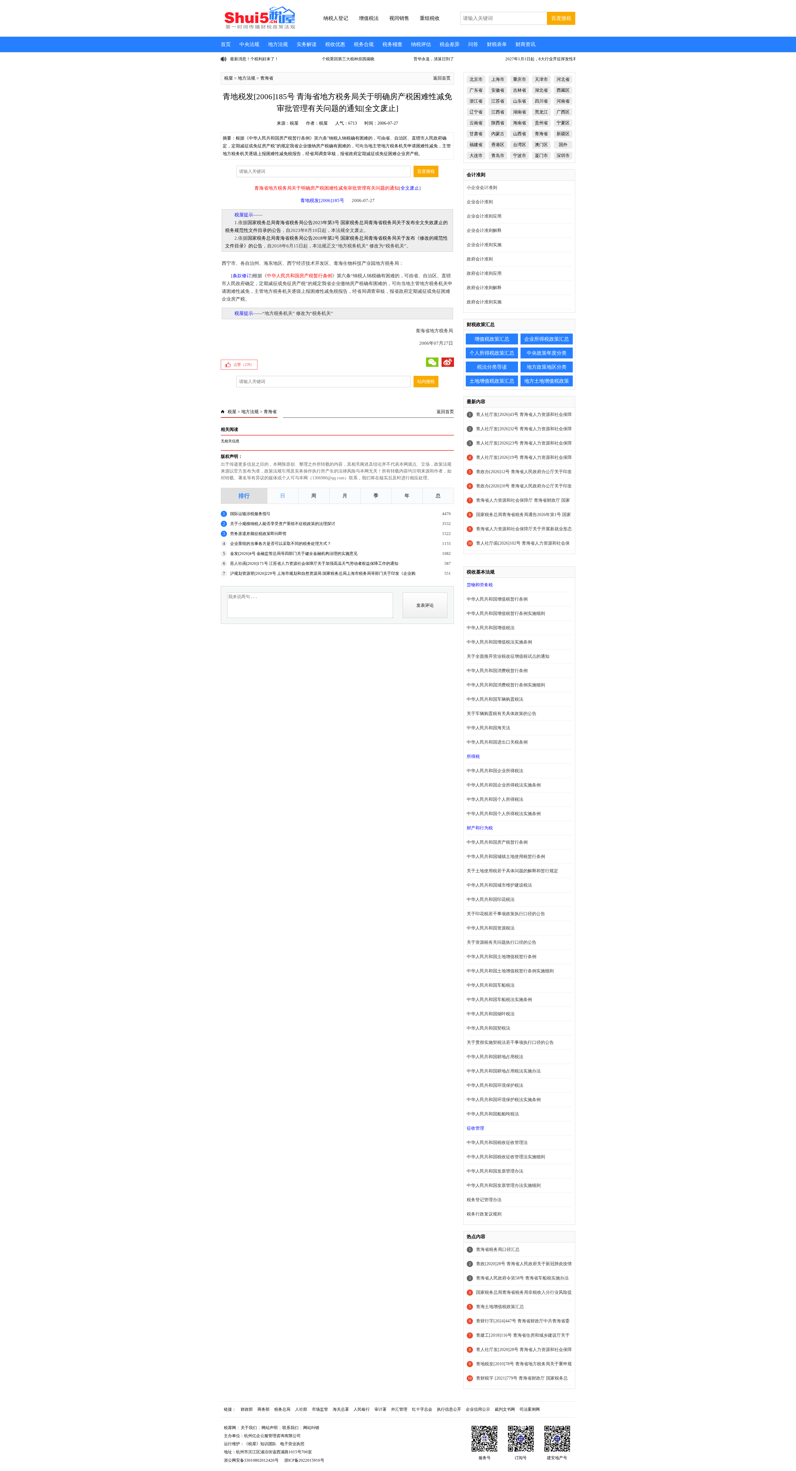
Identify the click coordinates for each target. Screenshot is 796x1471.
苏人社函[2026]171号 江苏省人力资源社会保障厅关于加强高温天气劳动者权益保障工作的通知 (314, 563)
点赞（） (244, 364)
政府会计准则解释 (484, 287)
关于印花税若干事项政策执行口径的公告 (506, 913)
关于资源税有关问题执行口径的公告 (501, 942)
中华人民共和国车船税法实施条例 (499, 999)
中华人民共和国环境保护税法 (495, 1085)
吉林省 (519, 90)
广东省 (476, 90)
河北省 (563, 79)
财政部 (247, 1409)
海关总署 (341, 1409)
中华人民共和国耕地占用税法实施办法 (504, 1071)
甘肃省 (476, 133)
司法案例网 (530, 1409)
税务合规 (364, 44)
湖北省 (541, 90)
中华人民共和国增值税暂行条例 (497, 599)
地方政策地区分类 (547, 367)
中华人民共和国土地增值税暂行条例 (501, 956)
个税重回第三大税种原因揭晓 (256, 59)
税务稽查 (392, 44)
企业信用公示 (478, 1409)
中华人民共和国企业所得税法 (495, 770)
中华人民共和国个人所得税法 (495, 799)
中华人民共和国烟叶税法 (491, 1014)
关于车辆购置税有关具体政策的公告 (501, 713)
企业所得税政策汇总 (546, 339)
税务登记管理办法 (484, 1199)
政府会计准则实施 (484, 302)
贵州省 (541, 123)
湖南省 (519, 112)
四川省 (541, 101)
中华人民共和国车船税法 (491, 985)
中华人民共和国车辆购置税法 (495, 699)
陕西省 (497, 123)
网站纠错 (311, 1427)
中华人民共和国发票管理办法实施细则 (504, 1185)
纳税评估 (421, 44)
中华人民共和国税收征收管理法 (497, 1142)
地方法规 (278, 44)
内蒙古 (497, 133)
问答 (473, 44)
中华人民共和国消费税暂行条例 (497, 670)
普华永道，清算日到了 (342, 59)
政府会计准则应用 (484, 273)
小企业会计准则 (482, 187)
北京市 (476, 79)
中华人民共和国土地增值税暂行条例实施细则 (510, 971)
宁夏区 (563, 123)
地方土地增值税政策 (546, 381)
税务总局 (282, 1409)
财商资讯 (525, 44)
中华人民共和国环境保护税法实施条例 (504, 1099)
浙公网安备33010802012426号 (251, 1460)
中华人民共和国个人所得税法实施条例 (504, 813)
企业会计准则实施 (484, 244)
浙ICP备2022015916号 (304, 1460)
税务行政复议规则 (484, 1214)
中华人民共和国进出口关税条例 (497, 742)
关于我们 (249, 1427)
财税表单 (497, 44)
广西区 (563, 112)
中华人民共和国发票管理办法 (495, 1171)
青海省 (266, 78)
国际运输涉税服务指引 (250, 513)
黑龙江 (541, 112)
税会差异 (450, 44)
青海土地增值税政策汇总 (500, 1306)
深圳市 (563, 155)
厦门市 (541, 155)
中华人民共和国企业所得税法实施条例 (504, 785)
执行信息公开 (449, 1409)
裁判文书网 (505, 1409)
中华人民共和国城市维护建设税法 (499, 885)
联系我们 (290, 1427)
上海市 (497, 79)
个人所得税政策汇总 (492, 353)
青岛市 (497, 155)
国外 (563, 144)
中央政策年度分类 (547, 353)
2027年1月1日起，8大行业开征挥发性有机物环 (455, 59)
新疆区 (563, 133)
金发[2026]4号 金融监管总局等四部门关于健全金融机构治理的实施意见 (294, 553)
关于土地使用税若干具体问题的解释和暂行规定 (512, 871)
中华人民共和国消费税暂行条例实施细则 (506, 685)
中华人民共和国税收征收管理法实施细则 (506, 1157)
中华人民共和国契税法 (488, 1028)
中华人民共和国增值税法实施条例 (499, 642)
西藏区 (563, 90)
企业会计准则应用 (484, 216)
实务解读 (307, 44)
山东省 (519, 101)
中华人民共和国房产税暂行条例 (497, 842)
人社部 (301, 1409)
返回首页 (442, 78)
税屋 (228, 78)
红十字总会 (422, 1409)
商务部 (263, 1409)
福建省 (476, 144)
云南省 (476, 123)
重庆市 (519, 79)
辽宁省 (476, 112)
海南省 (519, 123)
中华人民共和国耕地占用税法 (495, 1056)
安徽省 (497, 90)
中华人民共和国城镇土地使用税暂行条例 (506, 856)
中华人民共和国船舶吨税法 (493, 1114)
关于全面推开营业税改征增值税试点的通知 (508, 656)
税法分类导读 (492, 367)
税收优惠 (335, 44)
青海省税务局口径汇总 (498, 1249)
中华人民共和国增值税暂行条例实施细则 (506, 613)
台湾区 (519, 144)
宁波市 (519, 155)
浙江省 (476, 101)
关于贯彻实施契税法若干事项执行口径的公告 (510, 1042)
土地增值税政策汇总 (492, 381)
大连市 (476, 155)
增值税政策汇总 (491, 339)
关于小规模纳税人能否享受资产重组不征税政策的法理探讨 (282, 523)
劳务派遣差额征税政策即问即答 (258, 533)
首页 (226, 44)
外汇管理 (399, 1409)
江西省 (497, 112)
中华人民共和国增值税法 (491, 627)
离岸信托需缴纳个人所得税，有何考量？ (541, 59)
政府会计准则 (480, 259)
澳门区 (541, 144)
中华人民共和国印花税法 (491, 899)
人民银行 (362, 1409)
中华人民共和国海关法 (488, 728)
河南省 (563, 101)
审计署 (380, 1409)
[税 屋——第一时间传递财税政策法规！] (259, 28)
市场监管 (320, 1409)
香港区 (497, 144)
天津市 (541, 79)
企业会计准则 (480, 202)
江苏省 (497, 101)
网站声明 (269, 1427)
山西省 (519, 133)
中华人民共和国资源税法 (491, 928)
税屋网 (230, 1427)
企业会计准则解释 (484, 230)
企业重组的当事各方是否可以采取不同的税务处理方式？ (280, 543)
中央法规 (249, 44)
